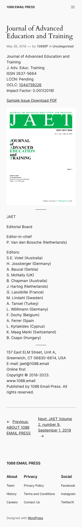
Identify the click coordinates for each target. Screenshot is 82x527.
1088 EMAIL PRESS (21, 7)
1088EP (42, 46)
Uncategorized (63, 46)
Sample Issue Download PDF (32, 100)
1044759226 (30, 85)
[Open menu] (72, 7)
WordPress (35, 518)
